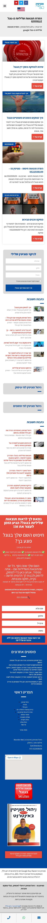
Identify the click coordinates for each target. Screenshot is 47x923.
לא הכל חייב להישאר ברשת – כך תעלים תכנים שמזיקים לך (18, 331)
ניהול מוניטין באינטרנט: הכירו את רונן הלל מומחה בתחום (18, 431)
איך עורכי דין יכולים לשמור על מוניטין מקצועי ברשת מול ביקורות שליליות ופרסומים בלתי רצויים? (18, 355)
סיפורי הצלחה (25, 715)
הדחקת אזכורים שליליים (21, 368)
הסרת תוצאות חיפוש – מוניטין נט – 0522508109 (26, 170)
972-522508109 (35, 748)
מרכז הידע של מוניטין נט (25, 712)
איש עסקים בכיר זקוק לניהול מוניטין (17, 342)
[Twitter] (21, 3)
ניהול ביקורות (25, 720)
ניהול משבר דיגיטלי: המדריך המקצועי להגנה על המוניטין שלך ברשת (18, 473)
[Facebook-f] (26, 3)
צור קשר (23, 725)
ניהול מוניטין (25, 702)
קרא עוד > (37, 85)
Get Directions (36, 745)
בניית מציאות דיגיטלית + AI (25, 710)
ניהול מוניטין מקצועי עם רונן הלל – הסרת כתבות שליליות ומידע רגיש (18, 318)
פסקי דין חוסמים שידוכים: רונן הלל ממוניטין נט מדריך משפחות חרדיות (17, 499)
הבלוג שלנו (23, 722)
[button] (5, 6)
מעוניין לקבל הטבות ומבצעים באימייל (27, 281)
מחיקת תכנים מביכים (32, 219)
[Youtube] (16, 3)
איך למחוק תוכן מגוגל (22, 307)
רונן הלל (25, 707)
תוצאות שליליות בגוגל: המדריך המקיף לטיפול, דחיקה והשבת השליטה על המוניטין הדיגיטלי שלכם (17, 458)
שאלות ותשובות (25, 717)
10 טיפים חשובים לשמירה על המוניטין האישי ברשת (20, 444)
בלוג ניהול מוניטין (27, 26)
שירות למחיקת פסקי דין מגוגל (28, 67)
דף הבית (38, 26)
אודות (25, 705)
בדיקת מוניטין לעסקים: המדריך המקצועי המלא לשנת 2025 (19, 486)
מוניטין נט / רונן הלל (12, 906)
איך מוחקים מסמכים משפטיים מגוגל (25, 117)
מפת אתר (23, 730)
